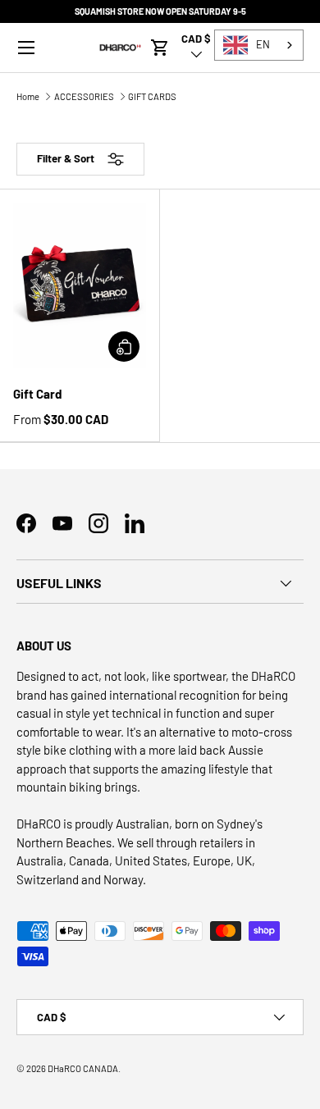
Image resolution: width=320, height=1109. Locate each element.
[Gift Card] (79, 286)
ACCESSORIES (84, 96)
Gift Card (37, 393)
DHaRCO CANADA (83, 1068)
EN (263, 44)
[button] (160, 48)
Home (27, 96)
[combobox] (259, 45)
